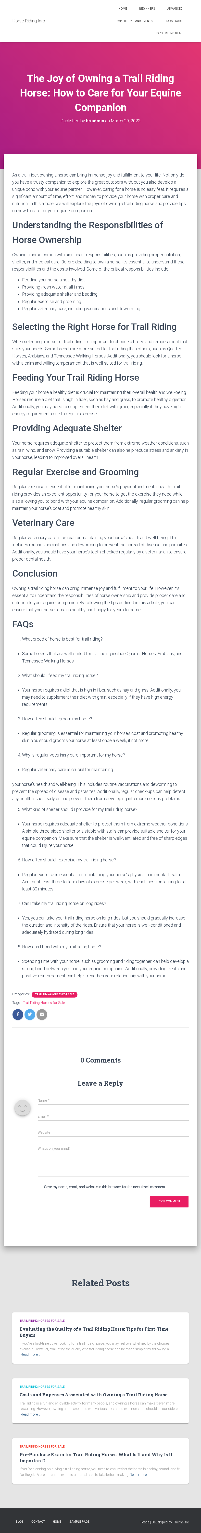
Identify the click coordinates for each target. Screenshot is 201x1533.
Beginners (147, 8)
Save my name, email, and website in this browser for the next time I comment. (105, 1187)
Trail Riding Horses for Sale (54, 994)
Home (123, 8)
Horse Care (174, 21)
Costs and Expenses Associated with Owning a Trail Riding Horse (93, 1395)
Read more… (30, 1354)
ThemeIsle (181, 1522)
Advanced (175, 8)
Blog (19, 1521)
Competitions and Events (132, 21)
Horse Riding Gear (169, 33)
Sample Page (79, 1521)
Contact (38, 1521)
